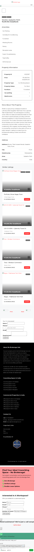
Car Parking (6, 31)
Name (5, 323)
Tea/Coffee (6, 58)
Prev (11, 311)
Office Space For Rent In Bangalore (11, 404)
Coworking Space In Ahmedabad (10, 381)
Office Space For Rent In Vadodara (11, 406)
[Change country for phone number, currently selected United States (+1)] (5, 328)
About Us (5, 433)
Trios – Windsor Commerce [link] (13, 262)
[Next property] (28, 311)
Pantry (4, 46)
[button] (4, 10)
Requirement (7, 335)
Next (22, 311)
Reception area (7, 50)
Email (4, 330)
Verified (9, 17)
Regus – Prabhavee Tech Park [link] (13, 296)
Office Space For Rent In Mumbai (10, 402)
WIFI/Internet (7, 62)
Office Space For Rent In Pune (10, 400)
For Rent (4, 17)
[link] (17, 181)
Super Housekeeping (9, 54)
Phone (5, 325)
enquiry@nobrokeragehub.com (14, 421)
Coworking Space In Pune (9, 383)
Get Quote (6, 513)
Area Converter (6, 429)
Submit (5, 337)
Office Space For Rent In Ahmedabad (11, 398)
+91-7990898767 (9, 417)
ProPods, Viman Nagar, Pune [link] (13, 194)
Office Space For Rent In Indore (10, 408)
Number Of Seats (8, 511)
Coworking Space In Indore (9, 385)
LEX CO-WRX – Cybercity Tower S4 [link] (15, 228)
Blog (4, 431)
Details (27, 199)
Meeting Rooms (7, 42)
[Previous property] (5, 311)
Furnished (6, 38)
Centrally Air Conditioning (10, 35)
